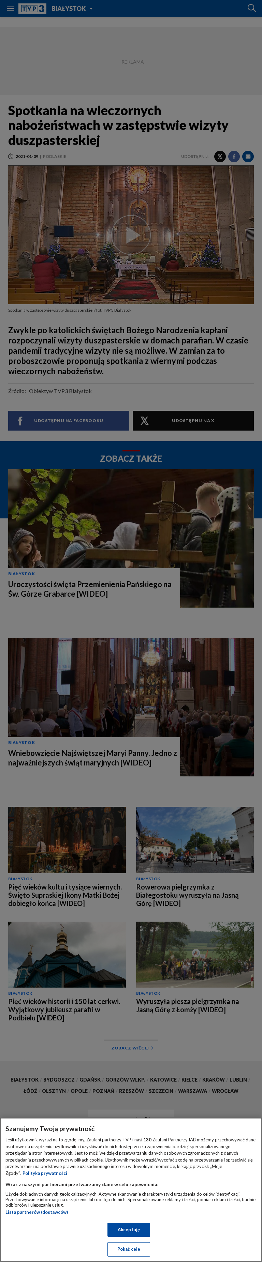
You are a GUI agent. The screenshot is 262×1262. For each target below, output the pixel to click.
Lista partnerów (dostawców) (36, 1212)
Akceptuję (129, 1229)
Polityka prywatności (45, 1173)
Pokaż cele (128, 1249)
